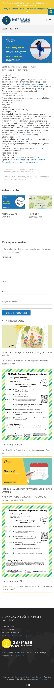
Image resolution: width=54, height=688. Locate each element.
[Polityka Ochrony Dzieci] (14, 9)
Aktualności (20, 160)
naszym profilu (18, 655)
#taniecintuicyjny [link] (40, 84)
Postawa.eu (43, 679)
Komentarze (23, 70)
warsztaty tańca (34, 162)
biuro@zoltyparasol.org (28, 5)
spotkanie (23, 162)
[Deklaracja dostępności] (38, 9)
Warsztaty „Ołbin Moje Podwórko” (11, 215)
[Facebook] (26, 685)
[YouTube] (27, 11)
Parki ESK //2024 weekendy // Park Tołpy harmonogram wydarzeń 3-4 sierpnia (40, 219)
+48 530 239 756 (41, 3)
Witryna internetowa (10, 301)
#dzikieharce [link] (27, 84)
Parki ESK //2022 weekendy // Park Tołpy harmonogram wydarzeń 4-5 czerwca (21, 170)
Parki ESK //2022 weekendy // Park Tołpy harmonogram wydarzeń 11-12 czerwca (26, 178)
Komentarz (6, 257)
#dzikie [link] (24, 132)
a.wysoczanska (8, 70)
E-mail (5, 291)
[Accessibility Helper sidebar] (51, 12)
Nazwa (5, 281)
